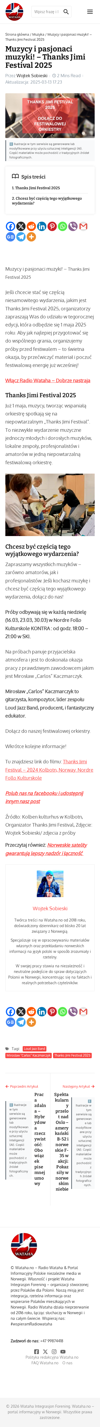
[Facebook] (10, 226)
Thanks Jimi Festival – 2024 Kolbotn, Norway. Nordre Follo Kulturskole (49, 770)
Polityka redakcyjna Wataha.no (52, 1357)
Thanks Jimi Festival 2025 (72, 1055)
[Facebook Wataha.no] (37, 1351)
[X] (21, 226)
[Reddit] (31, 226)
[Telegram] (21, 236)
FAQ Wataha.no (44, 1363)
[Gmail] (83, 226)
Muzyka (38, 34)
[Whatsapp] (62, 226)
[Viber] (73, 226)
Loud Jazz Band (34, 1049)
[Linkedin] (41, 226)
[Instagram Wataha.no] (54, 1351)
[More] (31, 236)
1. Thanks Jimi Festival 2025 (36, 188)
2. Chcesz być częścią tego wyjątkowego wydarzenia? (47, 201)
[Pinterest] (52, 226)
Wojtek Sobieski (32, 75)
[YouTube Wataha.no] (63, 1351)
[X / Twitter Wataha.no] (46, 1351)
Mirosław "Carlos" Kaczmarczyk (28, 1055)
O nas (67, 1363)
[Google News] (10, 236)
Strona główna (17, 34)
